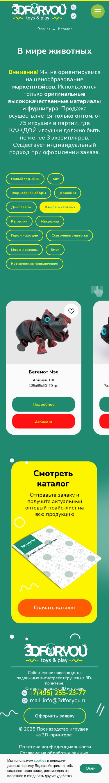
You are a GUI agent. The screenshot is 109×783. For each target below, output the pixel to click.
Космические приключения (34, 263)
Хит (56, 179)
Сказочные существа (69, 235)
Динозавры (21, 207)
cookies (40, 761)
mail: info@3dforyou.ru (58, 700)
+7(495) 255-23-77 (57, 693)
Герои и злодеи (24, 235)
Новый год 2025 (25, 179)
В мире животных (60, 207)
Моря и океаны (24, 249)
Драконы (67, 193)
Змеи (55, 249)
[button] (73, 16)
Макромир (50, 221)
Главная (44, 29)
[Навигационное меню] (97, 11)
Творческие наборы (28, 193)
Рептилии (19, 221)
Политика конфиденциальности (55, 747)
